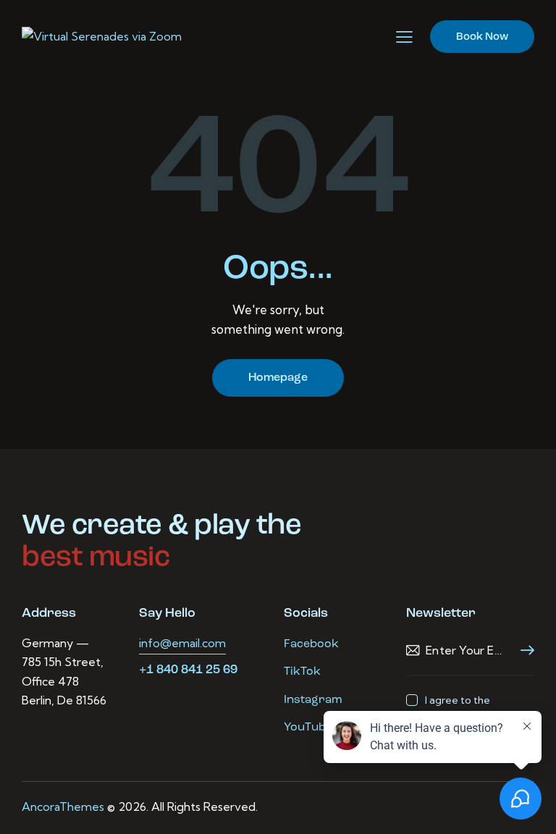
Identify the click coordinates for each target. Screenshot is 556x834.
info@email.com (182, 643)
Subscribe (523, 650)
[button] (404, 37)
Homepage (278, 378)
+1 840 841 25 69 (188, 670)
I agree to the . (459, 708)
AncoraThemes (63, 806)
